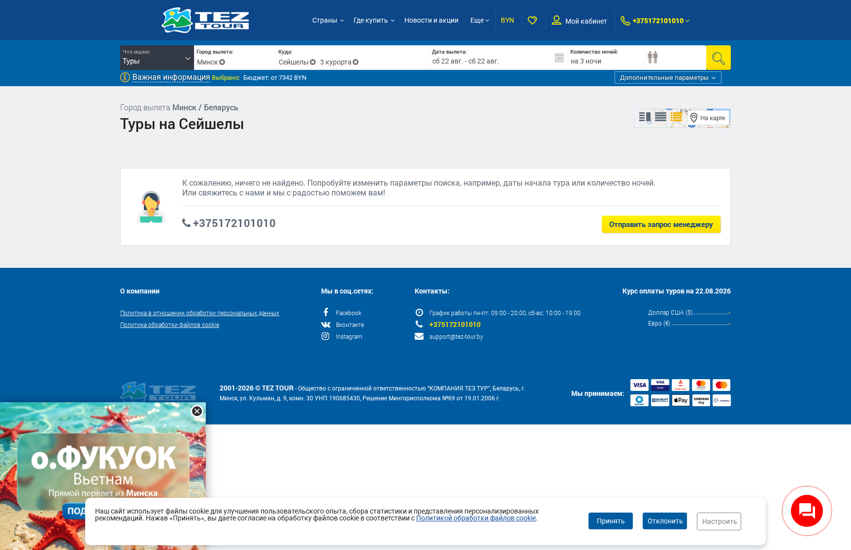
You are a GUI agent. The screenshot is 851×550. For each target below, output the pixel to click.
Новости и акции (431, 20)
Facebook (348, 312)
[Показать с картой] (645, 117)
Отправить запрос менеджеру (661, 224)
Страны (324, 20)
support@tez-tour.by (456, 336)
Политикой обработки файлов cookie (476, 518)
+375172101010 (658, 20)
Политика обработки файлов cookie (169, 324)
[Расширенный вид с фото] (676, 117)
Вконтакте (350, 324)
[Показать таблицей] (660, 117)
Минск (207, 62)
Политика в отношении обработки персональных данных (199, 312)
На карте (712, 118)
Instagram (349, 336)
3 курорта (336, 62)
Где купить (371, 20)
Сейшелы (294, 62)
